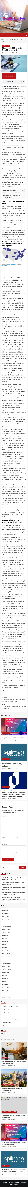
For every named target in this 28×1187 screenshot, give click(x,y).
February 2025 (6, 954)
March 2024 (5, 987)
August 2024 (5, 972)
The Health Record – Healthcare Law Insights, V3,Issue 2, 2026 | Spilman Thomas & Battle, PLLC (14, 764)
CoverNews (23, 1182)
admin (5, 52)
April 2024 (5, 984)
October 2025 (6, 929)
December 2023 (6, 997)
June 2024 (5, 978)
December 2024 (6, 960)
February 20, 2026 (11, 768)
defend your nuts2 (6, 1033)
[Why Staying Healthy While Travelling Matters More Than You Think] (14, 1051)
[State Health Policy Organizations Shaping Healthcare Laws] (14, 1078)
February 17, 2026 (11, 798)
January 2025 (5, 957)
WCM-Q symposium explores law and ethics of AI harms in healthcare (13, 738)
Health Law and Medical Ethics (10, 1006)
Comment (5, 816)
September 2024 (6, 969)
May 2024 (5, 981)
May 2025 (5, 944)
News (3, 1025)
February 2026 (6, 916)
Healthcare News (6, 1022)
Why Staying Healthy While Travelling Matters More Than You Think (12, 878)
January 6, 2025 (11, 52)
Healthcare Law (6, 45)
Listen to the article (9, 77)
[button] (2, 35)
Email (16, 837)
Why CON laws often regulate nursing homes (12, 196)
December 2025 (6, 923)
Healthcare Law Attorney (9, 1013)
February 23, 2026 (11, 741)
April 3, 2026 (10, 1092)
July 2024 (4, 975)
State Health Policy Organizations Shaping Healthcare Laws (13, 883)
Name (4, 837)
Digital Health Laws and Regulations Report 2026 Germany (13, 888)
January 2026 (5, 920)
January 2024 (5, 994)
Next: (14, 707)
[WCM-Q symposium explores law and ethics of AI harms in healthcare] (14, 726)
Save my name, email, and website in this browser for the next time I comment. (14, 853)
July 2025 (4, 938)
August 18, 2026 (11, 1065)
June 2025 (5, 941)
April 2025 (5, 947)
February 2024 (6, 991)
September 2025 (6, 932)
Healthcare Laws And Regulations (11, 1019)
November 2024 (6, 963)
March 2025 (5, 950)
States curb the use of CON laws (12, 193)
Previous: (13, 699)
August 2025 (5, 935)
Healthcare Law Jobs (7, 1016)
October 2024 (6, 966)
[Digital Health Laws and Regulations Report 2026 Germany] (14, 1105)
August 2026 (5, 910)
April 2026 (5, 913)
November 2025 (6, 926)
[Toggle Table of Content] (22, 190)
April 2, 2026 (10, 1119)
